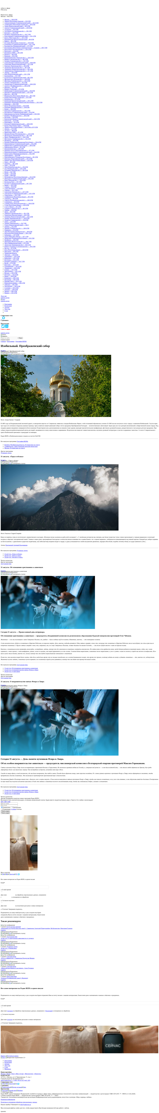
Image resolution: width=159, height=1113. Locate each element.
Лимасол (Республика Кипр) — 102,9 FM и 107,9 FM (21, 127)
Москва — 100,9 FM (10, 19)
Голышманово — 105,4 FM (12, 266)
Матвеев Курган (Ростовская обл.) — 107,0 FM (19, 134)
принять (3, 1111)
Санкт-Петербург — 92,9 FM (13, 188)
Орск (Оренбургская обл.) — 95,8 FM (16, 167)
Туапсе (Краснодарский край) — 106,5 (16, 225)
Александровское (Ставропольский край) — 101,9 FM (21, 23)
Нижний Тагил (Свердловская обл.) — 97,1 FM (19, 150)
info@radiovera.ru (6, 1080)
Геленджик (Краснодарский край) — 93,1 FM (18, 64)
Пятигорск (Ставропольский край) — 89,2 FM (18, 178)
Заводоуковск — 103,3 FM (12, 271)
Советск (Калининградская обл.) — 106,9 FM (18, 200)
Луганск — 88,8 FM (10, 130)
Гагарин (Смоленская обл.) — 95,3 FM (16, 61)
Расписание (8, 306)
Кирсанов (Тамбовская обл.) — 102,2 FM (17, 110)
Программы (8, 304)
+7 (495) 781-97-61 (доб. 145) (21, 1080)
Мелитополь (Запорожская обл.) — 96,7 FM (18, 135)
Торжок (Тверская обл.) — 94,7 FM (15, 223)
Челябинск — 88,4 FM (11, 240)
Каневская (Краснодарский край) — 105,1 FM (18, 101)
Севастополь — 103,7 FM (12, 195)
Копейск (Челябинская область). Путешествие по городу (22, 445)
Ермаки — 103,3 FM (10, 270)
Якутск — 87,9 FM (10, 248)
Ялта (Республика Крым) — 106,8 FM (16, 250)
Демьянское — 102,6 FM (12, 268)
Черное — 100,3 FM (10, 291)
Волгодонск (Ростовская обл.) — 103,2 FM (17, 49)
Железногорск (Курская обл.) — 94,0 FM (17, 79)
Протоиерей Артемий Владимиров (16, 545)
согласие (11, 906)
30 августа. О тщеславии (12, 671)
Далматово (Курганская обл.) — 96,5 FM (17, 67)
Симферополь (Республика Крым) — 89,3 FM (18, 197)
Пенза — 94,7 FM (9, 172)
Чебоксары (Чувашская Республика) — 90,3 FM (19, 238)
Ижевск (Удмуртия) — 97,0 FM (14, 89)
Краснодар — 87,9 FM (11, 120)
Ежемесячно (6, 807)
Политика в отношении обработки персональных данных (19, 1102)
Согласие (11, 895)
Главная (3, 341)
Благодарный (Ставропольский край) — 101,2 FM (20, 36)
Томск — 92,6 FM (10, 221)
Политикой (6, 897)
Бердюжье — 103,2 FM (11, 260)
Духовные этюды (6, 453)
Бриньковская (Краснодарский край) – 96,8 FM (19, 39)
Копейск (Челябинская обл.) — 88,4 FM (16, 115)
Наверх (3, 1056)
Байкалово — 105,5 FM (11, 258)
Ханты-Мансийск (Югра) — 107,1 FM (16, 236)
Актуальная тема (6, 564)
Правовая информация (8, 1099)
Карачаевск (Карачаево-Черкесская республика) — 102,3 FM (23, 102)
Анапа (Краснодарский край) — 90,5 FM (17, 26)
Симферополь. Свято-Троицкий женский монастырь (21, 446)
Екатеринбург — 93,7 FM (12, 76)
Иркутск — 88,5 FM (10, 94)
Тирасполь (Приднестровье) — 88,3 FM (16, 215)
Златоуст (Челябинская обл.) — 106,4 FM (17, 86)
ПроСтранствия (12, 976)
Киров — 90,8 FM (10, 109)
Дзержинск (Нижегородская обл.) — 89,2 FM (18, 69)
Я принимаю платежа (12, 809)
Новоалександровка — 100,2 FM (14, 283)
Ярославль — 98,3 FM (11, 251)
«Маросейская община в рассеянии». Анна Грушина (17, 968)
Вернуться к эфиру (7, 15)
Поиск (20, 338)
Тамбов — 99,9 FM (10, 210)
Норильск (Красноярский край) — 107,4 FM (18, 159)
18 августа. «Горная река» (9, 948)
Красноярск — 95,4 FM (11, 122)
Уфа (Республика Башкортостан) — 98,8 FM (18, 231)
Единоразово (17, 807)
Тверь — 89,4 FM (9, 212)
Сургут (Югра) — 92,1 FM (12, 207)
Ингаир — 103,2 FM (10, 273)
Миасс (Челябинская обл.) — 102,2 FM (16, 137)
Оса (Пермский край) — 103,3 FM (15, 168)
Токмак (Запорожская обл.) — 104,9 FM (16, 218)
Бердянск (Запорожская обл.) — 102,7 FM (17, 34)
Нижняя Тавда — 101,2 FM (13, 281)
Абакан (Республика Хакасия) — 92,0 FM (17, 21)
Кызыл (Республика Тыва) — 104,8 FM (16, 125)
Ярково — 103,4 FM (10, 293)
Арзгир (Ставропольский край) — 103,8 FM (18, 28)
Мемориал (7, 1069)
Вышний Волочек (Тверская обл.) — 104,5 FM (19, 57)
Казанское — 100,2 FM (11, 278)
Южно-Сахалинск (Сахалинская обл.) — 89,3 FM (19, 246)
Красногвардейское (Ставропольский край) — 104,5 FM (22, 119)
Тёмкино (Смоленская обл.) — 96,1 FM (16, 213)
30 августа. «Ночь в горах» (12, 555)
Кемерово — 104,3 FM (11, 104)
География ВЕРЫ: (22, 441)
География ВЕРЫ (21, 341)
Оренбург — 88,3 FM (11, 163)
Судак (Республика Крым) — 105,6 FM (16, 205)
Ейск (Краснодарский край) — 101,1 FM (17, 74)
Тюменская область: (10, 253)
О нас (6, 311)
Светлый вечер (11, 956)
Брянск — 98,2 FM (10, 41)
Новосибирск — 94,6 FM (12, 155)
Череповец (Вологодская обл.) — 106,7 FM (17, 241)
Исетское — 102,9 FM (11, 274)
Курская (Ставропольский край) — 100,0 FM (18, 124)
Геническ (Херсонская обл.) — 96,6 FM (16, 66)
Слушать (3, 927)
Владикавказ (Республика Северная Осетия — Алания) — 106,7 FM (25, 48)
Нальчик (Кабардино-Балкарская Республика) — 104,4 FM (22, 142)
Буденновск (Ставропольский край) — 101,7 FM (19, 44)
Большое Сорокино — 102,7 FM (14, 261)
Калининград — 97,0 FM (12, 99)
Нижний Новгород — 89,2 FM (14, 149)
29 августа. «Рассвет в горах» (13, 557)
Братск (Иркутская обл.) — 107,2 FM (16, 38)
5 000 (8, 801)
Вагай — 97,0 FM (9, 263)
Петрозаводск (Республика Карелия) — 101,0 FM (19, 177)
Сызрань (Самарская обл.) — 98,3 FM (16, 208)
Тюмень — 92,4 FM (10, 226)
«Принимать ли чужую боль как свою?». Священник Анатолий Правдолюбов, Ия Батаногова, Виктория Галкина (36, 928)
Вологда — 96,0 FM (10, 54)
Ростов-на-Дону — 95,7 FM (13, 182)
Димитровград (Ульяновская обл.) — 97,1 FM (18, 71)
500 (2, 801)
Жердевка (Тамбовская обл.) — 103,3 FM (17, 81)
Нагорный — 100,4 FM (11, 279)
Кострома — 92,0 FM (11, 117)
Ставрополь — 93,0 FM (11, 202)
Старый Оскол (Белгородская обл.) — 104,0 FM (19, 203)
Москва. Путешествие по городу (14, 448)
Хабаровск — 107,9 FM (11, 235)
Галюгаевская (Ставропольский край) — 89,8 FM (19, 62)
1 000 (5, 801)
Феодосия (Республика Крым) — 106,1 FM (17, 233)
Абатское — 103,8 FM (11, 255)
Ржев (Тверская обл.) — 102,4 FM (14, 180)
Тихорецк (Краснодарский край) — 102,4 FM (18, 217)
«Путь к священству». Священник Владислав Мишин (18, 958)
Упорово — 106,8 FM (11, 289)
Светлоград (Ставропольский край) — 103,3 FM (19, 193)
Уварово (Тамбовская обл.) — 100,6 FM (16, 228)
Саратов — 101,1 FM (11, 190)
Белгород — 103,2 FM (11, 33)
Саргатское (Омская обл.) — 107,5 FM (16, 192)
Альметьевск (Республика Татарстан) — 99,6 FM (19, 24)
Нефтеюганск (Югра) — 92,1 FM (14, 147)
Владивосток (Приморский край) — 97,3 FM (18, 46)
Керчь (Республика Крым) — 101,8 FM (16, 105)
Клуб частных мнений (14, 927)
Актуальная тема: (22, 665)
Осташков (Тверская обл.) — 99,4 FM (16, 170)
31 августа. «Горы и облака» (13, 554)
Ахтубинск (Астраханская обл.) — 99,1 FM (18, 31)
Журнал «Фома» (6, 1074)
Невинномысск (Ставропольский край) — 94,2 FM (20, 144)
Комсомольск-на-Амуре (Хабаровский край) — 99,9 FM (22, 114)
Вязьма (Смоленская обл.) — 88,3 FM (16, 59)
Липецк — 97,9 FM (10, 129)
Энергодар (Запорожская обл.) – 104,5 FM (17, 245)
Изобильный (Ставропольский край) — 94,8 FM (19, 91)
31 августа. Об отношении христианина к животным (21, 668)
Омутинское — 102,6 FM (12, 286)
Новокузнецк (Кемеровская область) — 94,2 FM (19, 154)
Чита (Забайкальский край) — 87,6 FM (16, 243)
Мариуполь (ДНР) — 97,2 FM (13, 132)
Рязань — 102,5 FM (10, 185)
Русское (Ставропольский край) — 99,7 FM (18, 183)
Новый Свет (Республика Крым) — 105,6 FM (18, 160)
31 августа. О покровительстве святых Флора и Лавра (21, 670)
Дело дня (3, 296)
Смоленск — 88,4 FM (11, 198)
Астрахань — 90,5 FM (11, 29)
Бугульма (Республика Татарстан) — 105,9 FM (19, 43)
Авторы (6, 307)
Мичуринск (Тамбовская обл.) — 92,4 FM (17, 139)
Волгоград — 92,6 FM (11, 51)
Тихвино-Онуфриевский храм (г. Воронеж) (14, 978)
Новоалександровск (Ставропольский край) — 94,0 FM (21, 152)
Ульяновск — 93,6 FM (11, 230)
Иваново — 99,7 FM (10, 87)
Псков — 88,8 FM (10, 175)
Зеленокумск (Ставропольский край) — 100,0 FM (20, 84)
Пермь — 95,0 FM (10, 173)
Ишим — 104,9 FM (10, 276)
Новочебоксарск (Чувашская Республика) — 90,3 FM (21, 157)
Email (3, 883)
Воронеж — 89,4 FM (10, 56)
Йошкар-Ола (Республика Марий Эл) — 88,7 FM (19, 96)
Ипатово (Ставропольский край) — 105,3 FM (18, 92)
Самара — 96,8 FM (10, 187)
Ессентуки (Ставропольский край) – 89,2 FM (18, 77)
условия (13, 809)
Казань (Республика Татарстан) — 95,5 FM (17, 97)
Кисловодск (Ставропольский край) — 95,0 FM (19, 112)
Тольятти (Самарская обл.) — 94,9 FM (16, 220)
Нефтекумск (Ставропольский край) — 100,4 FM (19, 145)
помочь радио (5, 297)
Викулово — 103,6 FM (11, 265)
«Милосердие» (29, 1074)
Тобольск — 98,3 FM (10, 284)
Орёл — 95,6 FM (9, 165)
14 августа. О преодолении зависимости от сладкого (17, 938)
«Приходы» (37, 1074)
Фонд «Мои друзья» (17, 1074)
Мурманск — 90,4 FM (11, 140)
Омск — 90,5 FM (9, 162)
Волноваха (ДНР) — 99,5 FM (13, 52)
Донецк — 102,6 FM (10, 72)
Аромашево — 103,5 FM (12, 256)
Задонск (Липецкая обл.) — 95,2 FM (15, 82)
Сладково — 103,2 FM (11, 288)
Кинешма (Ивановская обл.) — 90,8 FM (16, 107)
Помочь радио (5, 811)
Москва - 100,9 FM (7, 16)
